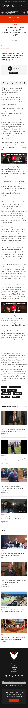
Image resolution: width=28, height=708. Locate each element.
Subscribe (14, 700)
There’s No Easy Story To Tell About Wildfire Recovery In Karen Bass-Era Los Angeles (13, 610)
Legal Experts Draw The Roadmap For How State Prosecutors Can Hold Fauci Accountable (13, 582)
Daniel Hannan (12, 390)
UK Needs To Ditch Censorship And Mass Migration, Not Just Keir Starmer (13, 430)
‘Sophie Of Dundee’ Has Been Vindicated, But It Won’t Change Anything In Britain (13, 459)
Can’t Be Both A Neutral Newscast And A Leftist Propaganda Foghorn (13, 638)
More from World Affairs (9, 406)
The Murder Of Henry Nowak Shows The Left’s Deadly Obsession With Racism (12, 518)
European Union (6, 393)
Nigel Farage (6, 396)
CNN (3, 390)
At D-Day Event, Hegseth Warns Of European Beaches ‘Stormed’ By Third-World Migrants (12, 488)
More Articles (13, 72)
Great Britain (17, 393)
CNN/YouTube (6, 48)
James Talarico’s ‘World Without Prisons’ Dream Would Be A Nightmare (13, 554)
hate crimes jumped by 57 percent (12, 211)
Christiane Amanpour (15, 387)
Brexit (4, 387)
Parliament (15, 396)
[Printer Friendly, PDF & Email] (24, 83)
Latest (3, 530)
